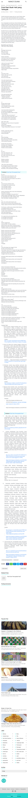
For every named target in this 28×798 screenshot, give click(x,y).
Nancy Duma (14, 2)
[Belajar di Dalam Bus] (14, 706)
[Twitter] (11, 564)
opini (18, 756)
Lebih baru (4, 568)
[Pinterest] (25, 564)
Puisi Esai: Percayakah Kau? (13, 172)
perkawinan (5, 760)
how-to (4, 753)
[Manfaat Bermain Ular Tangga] (14, 644)
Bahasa (4, 733)
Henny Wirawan (20, 738)
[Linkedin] (21, 564)
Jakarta (18, 740)
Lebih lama (23, 568)
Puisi (4, 747)
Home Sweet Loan (5, 692)
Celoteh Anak (6, 736)
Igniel (12, 796)
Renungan (19, 747)
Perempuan (19, 744)
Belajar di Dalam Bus (6, 708)
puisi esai (16, 559)
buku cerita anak (20, 751)
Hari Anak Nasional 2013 (7, 559)
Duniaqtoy (19, 796)
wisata (18, 762)
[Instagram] (13, 791)
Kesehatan (5, 742)
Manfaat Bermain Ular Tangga (8, 646)
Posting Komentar (18, 11)
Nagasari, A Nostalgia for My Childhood (11, 631)
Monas (4, 744)
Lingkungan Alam (20, 742)
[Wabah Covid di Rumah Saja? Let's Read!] (14, 660)
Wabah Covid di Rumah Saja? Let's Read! (11, 662)
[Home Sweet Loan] (14, 691)
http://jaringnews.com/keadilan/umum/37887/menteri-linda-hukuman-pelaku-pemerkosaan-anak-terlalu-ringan (16, 531)
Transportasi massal (21, 749)
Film (17, 736)
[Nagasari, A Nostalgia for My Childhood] (14, 629)
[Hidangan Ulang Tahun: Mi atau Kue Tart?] (14, 722)
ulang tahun (5, 762)
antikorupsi (5, 751)
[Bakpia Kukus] (14, 675)
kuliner (18, 753)
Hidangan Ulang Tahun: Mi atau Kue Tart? (11, 723)
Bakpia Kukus (4, 677)
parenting (5, 758)
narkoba (4, 756)
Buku (18, 733)
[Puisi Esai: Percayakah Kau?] (3, 578)
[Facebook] (7, 564)
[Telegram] (14, 564)
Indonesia (5, 740)
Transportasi (5, 749)
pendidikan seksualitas (21, 758)
